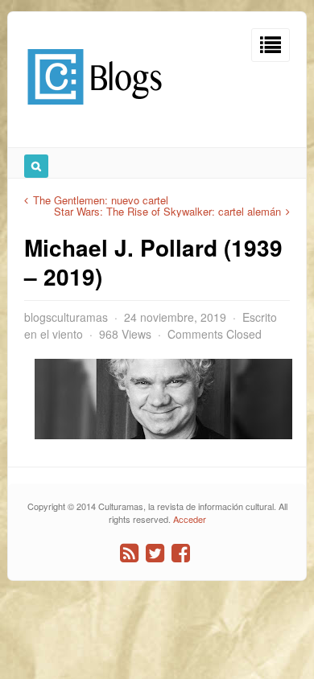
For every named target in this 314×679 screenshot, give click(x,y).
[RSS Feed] (129, 553)
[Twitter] (155, 553)
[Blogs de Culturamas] (94, 110)
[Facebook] (180, 553)
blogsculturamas (66, 317)
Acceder (189, 518)
